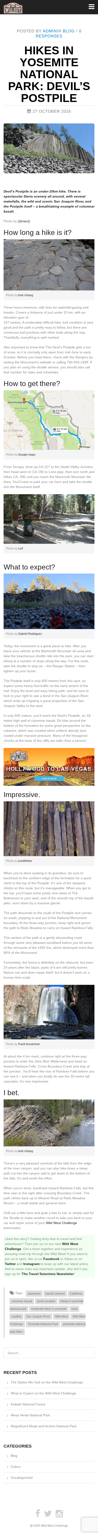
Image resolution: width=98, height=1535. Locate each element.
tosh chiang (25, 295)
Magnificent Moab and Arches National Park (44, 1426)
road (74, 1309)
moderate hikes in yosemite (49, 1309)
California (76, 1293)
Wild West (61, 1316)
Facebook (51, 1259)
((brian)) (23, 221)
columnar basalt (21, 1301)
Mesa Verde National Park (30, 1415)
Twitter (10, 1264)
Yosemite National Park (43, 1324)
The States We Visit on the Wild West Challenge (47, 1382)
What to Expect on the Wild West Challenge (43, 1393)
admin (50, 31)
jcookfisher (24, 861)
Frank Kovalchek (29, 1044)
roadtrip (16, 1316)
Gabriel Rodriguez (30, 633)
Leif (20, 548)
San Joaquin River (38, 1316)
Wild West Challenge (61, 1223)
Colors (15, 1467)
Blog (69, 31)
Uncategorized (22, 1477)
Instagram (31, 1264)
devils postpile (46, 1301)
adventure (34, 1293)
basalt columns (55, 1293)
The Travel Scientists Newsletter (48, 1274)
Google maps (26, 454)
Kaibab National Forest (28, 1404)
